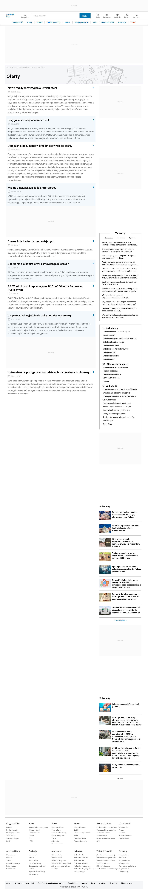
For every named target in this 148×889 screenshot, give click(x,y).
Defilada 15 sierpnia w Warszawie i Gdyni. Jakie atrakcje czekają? (119, 309)
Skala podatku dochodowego (107, 869)
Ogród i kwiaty (124, 838)
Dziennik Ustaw (57, 855)
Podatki (9, 827)
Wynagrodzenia (34, 830)
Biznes (39, 22)
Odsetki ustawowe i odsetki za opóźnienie (120, 389)
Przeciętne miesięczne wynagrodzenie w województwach (119, 398)
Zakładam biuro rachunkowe (107, 827)
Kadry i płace (11, 866)
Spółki (76, 830)
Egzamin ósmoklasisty (37, 871)
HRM (31, 841)
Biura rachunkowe (104, 824)
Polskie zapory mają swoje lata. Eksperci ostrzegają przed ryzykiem (118, 257)
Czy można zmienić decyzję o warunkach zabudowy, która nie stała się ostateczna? (119, 303)
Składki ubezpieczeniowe (106, 860)
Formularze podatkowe (127, 866)
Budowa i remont (125, 835)
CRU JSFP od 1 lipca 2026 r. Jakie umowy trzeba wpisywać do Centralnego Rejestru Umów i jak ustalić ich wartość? (119, 270)
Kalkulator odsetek (81, 863)
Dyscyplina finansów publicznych (116, 410)
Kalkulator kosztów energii (113, 342)
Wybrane (132, 238)
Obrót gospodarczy (13, 833)
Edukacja (122, 22)
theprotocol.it (124, 869)
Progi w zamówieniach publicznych (117, 403)
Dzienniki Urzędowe (58, 860)
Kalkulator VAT (79, 860)
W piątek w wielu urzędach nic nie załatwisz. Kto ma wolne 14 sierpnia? (120, 316)
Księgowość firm (13, 824)
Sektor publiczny (53, 22)
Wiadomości (123, 827)
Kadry (29, 22)
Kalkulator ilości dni (111, 356)
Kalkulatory (112, 328)
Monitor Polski (56, 858)
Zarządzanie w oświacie (37, 866)
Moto (95, 22)
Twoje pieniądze (81, 22)
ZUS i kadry (10, 835)
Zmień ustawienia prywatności (51, 883)
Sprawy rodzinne (57, 827)
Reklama (113, 883)
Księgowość (18, 22)
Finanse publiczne (110, 371)
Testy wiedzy (33, 874)
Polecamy (104, 698)
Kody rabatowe (124, 860)
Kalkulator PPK (109, 352)
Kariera (84, 883)
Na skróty (123, 851)
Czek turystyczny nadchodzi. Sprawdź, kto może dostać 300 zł (119, 283)
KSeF (133, 22)
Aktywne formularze (117, 364)
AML (98, 841)
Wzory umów (124, 863)
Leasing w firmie (80, 838)
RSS (93, 883)
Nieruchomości (107, 22)
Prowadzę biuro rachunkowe (107, 830)
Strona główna (11, 67)
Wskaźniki (111, 386)
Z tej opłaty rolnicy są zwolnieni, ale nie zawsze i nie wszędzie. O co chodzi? (118, 250)
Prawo (67, 22)
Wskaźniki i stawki (104, 851)
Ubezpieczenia (34, 833)
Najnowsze (121, 238)
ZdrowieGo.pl (124, 855)
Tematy (36, 67)
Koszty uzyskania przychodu (114, 414)
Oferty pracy (123, 871)
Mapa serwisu (127, 883)
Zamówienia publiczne (112, 374)
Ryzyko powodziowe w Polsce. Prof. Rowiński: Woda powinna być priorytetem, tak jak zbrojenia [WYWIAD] (119, 243)
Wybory (106, 381)
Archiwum (122, 858)
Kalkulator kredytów (111, 345)
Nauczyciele (33, 860)
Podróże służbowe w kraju (106, 855)
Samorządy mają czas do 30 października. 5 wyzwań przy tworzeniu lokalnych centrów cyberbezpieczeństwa (120, 276)
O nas (8, 883)
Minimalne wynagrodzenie (106, 858)
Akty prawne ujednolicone (60, 866)
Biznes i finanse (79, 827)
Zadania (9, 860)
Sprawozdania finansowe (106, 838)
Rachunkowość (11, 830)
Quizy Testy (107, 424)
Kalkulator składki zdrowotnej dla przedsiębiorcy (116, 333)
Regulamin (72, 883)
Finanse (122, 833)
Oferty (43, 67)
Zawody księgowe (12, 838)
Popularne (109, 238)
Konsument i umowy (58, 833)
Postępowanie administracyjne (115, 367)
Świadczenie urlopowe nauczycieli (117, 393)
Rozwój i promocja (13, 863)
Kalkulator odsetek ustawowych (115, 349)
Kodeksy (54, 869)
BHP (30, 838)
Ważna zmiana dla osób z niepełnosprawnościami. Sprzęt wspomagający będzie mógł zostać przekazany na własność (116, 296)
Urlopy (31, 835)
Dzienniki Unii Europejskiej (61, 863)
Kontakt (102, 883)
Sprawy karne (56, 830)
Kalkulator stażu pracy (82, 866)
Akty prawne (56, 851)
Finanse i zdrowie (80, 841)
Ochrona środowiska (111, 378)
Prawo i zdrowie (57, 844)
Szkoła (31, 858)
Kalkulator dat (108, 359)
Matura (31, 869)
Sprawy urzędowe (58, 835)
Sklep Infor (55, 841)
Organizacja (10, 855)
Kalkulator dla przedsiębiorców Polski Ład (120, 338)
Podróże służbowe (103, 863)
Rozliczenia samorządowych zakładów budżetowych (118, 419)
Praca (53, 838)
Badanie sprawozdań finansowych (117, 407)
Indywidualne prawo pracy (38, 827)
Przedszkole (33, 855)
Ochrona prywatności (24, 883)
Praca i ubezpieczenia (82, 833)
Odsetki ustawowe (103, 866)
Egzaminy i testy (35, 863)
